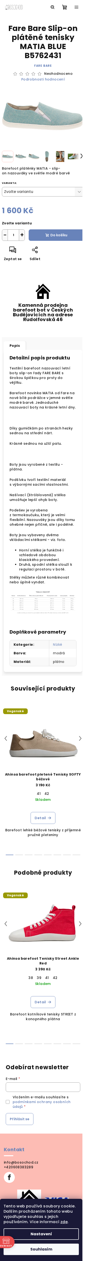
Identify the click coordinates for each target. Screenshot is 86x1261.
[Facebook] (9, 1177)
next (80, 738)
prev (6, 738)
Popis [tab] (15, 345)
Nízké (57, 644)
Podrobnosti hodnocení (43, 79)
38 (30, 977)
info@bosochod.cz (21, 1162)
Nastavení (41, 1234)
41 (39, 793)
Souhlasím (41, 1249)
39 (39, 977)
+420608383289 (18, 1167)
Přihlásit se (19, 1119)
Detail (40, 818)
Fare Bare (43, 66)
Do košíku (58, 235)
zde (64, 1222)
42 (46, 793)
